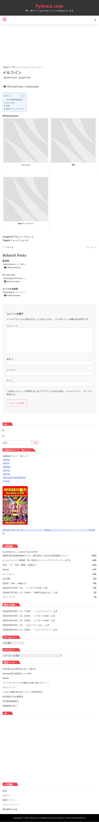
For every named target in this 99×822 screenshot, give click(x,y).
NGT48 (6, 474)
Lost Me (6, 578)
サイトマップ (9, 597)
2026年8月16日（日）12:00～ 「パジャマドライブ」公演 (30, 629)
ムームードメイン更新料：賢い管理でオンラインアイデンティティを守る (37, 560)
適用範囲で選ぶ (10, 705)
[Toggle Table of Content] (21, 96)
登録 (5, 790)
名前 (9, 359)
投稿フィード (9, 800)
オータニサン (9, 274)
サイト (9, 380)
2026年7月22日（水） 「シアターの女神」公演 (25, 588)
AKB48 (6, 459)
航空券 (6, 260)
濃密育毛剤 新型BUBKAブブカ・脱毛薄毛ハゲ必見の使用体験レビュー (35, 555)
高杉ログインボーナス (15, 109)
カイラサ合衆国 (10, 288)
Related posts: (16, 100)
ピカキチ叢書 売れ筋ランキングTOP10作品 (22, 692)
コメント (12, 325)
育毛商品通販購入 (11, 701)
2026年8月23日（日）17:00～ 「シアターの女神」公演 (29, 620)
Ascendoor (59, 818)
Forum (6, 569)
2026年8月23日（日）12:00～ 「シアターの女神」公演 (29, 616)
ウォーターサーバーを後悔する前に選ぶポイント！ (26, 682)
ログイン (7, 795)
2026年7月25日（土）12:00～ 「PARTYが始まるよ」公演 (30, 592)
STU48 (6, 481)
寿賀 (8, 106)
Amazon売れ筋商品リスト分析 (17, 673)
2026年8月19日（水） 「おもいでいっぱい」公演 (26, 625)
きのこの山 (10, 102)
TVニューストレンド (24, 236)
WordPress (80, 818)
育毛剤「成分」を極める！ (15, 583)
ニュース (24, 240)
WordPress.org (10, 809)
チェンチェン (9, 574)
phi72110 (25, 77)
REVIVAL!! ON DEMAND (14, 477)
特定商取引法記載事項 (13, 696)
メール (11, 369)
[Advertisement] (49, 45)
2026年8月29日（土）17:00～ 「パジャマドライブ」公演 (30, 611)
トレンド (15, 240)
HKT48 (6, 470)
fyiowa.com (49, 6)
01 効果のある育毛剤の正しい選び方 (19, 669)
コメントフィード (11, 804)
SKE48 (6, 463)
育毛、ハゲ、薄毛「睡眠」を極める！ (20, 565)
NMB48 (7, 467)
